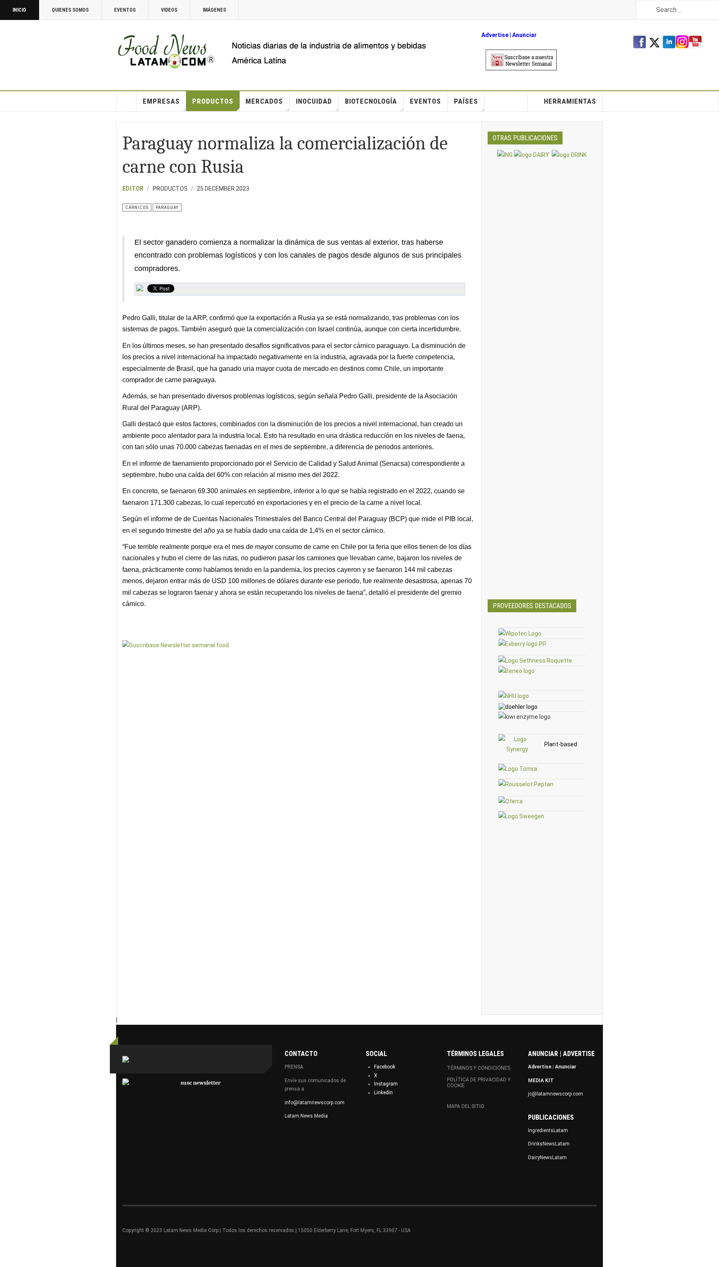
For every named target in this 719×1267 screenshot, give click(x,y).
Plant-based (560, 744)
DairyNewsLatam (547, 1157)
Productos (212, 101)
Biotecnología (371, 101)
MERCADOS (264, 101)
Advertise (494, 35)
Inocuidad (314, 101)
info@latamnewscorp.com (315, 1103)
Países (466, 101)
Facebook (384, 1067)
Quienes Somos (70, 10)
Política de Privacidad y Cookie (479, 1082)
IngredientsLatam (548, 1130)
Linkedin (383, 1093)
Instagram (386, 1084)
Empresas (161, 101)
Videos (169, 10)
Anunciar (565, 1067)
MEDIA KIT (541, 1080)
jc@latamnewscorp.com (555, 1094)
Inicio (19, 10)
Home (126, 101)
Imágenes (214, 10)
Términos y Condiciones (478, 1068)
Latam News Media (306, 1116)
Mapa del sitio (465, 1106)
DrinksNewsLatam (549, 1144)
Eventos (125, 10)
